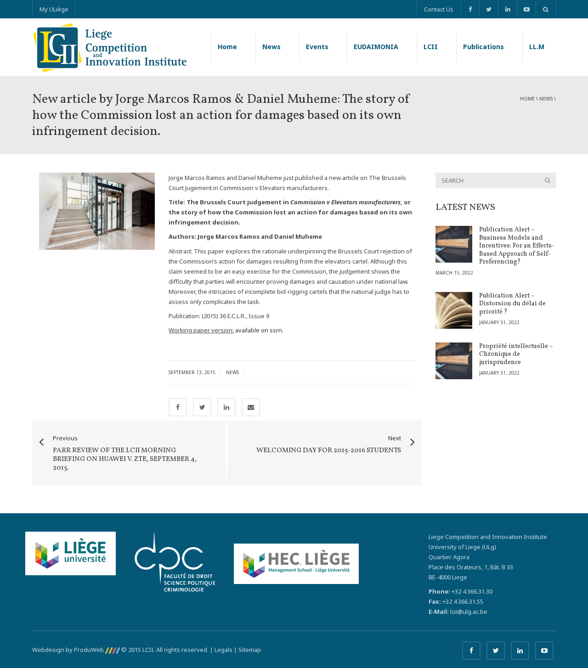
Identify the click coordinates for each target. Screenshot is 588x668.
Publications (483, 46)
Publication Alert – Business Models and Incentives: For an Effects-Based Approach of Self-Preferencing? (516, 245)
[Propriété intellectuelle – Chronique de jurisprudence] (453, 360)
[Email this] (251, 407)
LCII (431, 46)
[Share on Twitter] (202, 407)
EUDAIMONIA (376, 46)
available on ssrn (258, 330)
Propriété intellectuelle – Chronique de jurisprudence (516, 354)
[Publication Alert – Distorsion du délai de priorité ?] (453, 310)
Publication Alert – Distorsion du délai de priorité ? (512, 304)
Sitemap (249, 650)
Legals (223, 650)
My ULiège (54, 9)
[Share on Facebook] (178, 407)
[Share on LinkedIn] (226, 407)
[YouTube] (526, 9)
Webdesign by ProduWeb (68, 650)
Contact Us (438, 9)
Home (227, 46)
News (271, 46)
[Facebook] (469, 9)
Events (317, 46)
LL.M (536, 46)
